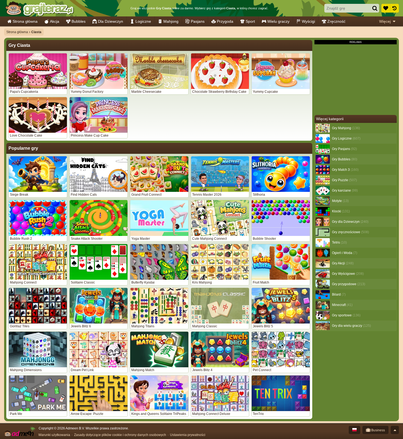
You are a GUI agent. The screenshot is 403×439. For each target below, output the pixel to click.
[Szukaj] (374, 8)
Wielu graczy (278, 21)
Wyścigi (308, 21)
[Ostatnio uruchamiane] (394, 8)
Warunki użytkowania (54, 435)
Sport (250, 21)
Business (377, 430)
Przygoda (225, 21)
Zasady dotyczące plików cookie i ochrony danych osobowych (120, 435)
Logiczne (143, 21)
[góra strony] (395, 430)
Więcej (385, 21)
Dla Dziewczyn (110, 21)
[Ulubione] (385, 8)
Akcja (54, 21)
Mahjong (170, 21)
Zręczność (336, 21)
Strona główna (25, 21)
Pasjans (198, 21)
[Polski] (354, 430)
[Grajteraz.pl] (39, 8)
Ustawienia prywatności (187, 435)
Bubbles (79, 21)
